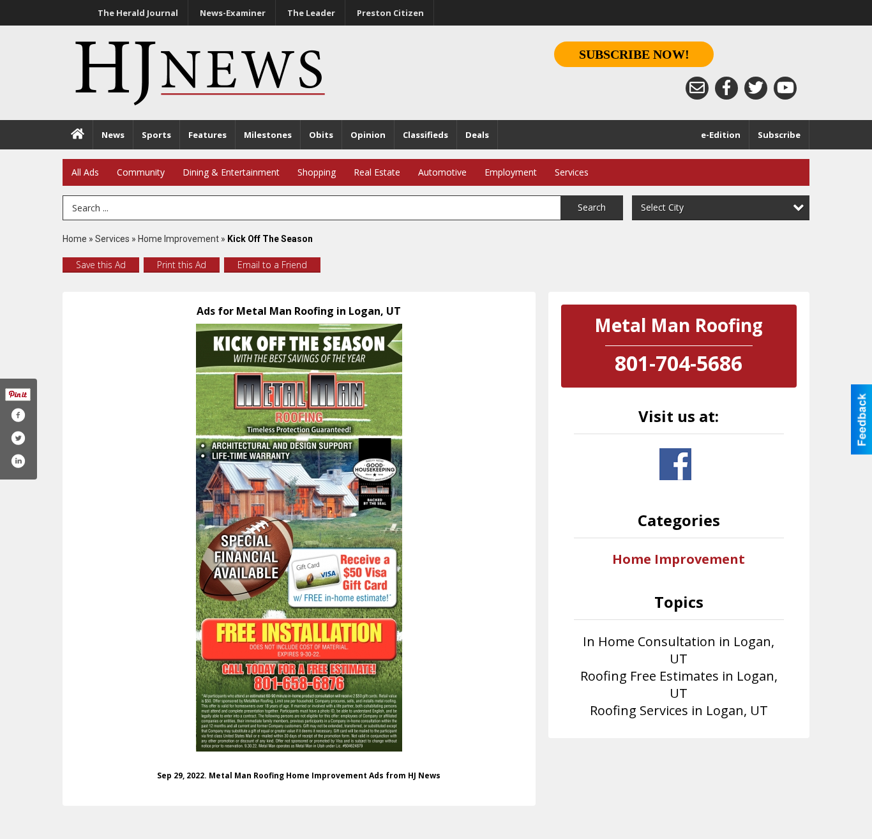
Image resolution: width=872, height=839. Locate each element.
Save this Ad (101, 265)
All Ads (85, 172)
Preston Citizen (390, 13)
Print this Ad (181, 265)
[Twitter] (755, 88)
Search (592, 207)
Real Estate (377, 172)
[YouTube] (785, 88)
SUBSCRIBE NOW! (634, 54)
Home (75, 239)
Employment (511, 172)
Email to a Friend (272, 265)
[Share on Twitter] (18, 438)
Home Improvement (178, 239)
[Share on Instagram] (18, 461)
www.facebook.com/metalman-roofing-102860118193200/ (675, 464)
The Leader (311, 13)
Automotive (442, 172)
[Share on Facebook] (18, 415)
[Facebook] (726, 88)
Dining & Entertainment (231, 172)
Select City (662, 207)
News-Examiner (233, 13)
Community (141, 172)
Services (572, 172)
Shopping (316, 172)
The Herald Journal (138, 13)
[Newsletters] (697, 88)
